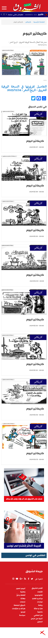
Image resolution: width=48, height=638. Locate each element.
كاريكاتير (28, 21)
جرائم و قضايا (37, 598)
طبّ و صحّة (38, 608)
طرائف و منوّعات (18, 608)
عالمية (40, 611)
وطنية (22, 591)
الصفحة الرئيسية (39, 21)
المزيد (4, 8)
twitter (32, 578)
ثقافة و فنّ (20, 595)
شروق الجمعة (19, 605)
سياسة (22, 615)
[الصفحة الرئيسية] (27, 6)
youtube (17, 578)
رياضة (40, 605)
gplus (21, 578)
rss (25, 578)
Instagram (13, 578)
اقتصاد (40, 591)
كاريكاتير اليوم (35, 140)
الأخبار (40, 14)
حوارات (40, 601)
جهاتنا (23, 598)
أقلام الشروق (37, 588)
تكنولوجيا (39, 595)
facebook (28, 578)
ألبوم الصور (20, 588)
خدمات (22, 601)
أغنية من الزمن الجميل (37, 620)
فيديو (23, 611)
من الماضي (38, 615)
